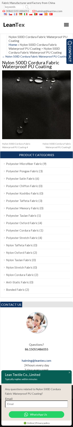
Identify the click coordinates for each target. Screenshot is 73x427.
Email (8, 398)
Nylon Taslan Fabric (19, 260)
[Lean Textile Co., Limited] (14, 28)
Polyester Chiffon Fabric (22, 186)
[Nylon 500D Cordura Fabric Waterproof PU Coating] (36, 138)
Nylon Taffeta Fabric (19, 245)
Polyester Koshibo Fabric (22, 193)
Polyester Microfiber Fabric (24, 163)
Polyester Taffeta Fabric (22, 200)
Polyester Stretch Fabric (22, 238)
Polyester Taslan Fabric (21, 215)
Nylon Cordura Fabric (20, 275)
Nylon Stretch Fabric (19, 267)
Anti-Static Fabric (17, 282)
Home (13, 44)
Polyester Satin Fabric (20, 178)
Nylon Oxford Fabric (19, 252)
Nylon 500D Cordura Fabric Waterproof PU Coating (34, 56)
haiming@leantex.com (49, 11)
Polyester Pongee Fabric (22, 171)
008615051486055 (17, 11)
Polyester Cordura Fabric (22, 230)
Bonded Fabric (15, 289)
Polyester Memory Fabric (22, 208)
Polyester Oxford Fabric (22, 223)
